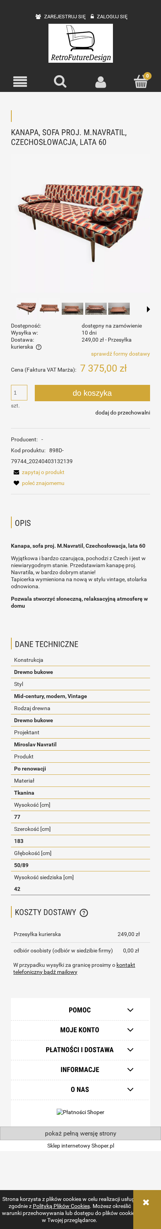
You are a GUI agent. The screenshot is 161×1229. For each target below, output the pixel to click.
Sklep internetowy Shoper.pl (80, 1146)
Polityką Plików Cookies (61, 1206)
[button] (20, 82)
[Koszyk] (141, 81)
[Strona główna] (80, 43)
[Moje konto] (100, 82)
